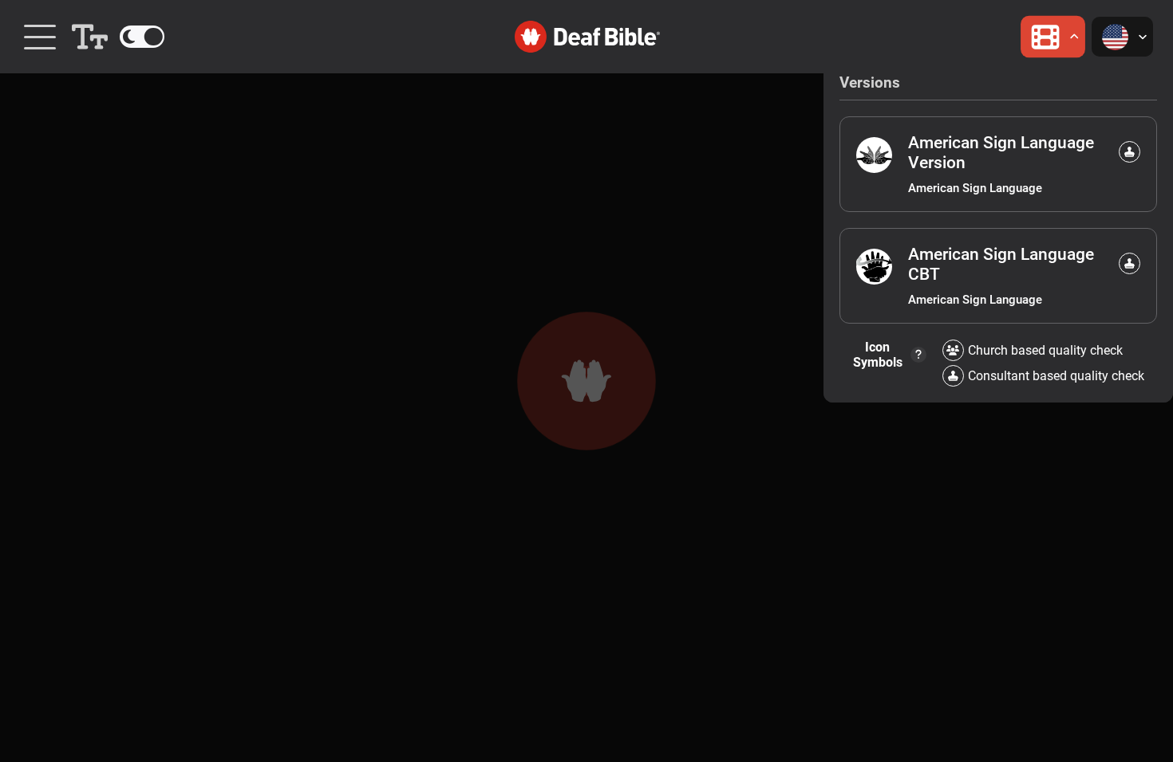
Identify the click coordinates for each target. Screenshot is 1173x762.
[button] (90, 37)
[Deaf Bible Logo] (586, 37)
